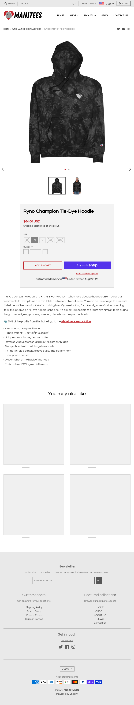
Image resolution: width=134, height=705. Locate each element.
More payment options (87, 273)
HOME (100, 607)
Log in (73, 3)
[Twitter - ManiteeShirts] (118, 29)
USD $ (23, 3)
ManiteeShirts (71, 690)
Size (25, 234)
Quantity (28, 247)
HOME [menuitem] (60, 15)
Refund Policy (34, 611)
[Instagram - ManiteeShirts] (129, 29)
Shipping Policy (34, 607)
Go (98, 580)
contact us (100, 623)
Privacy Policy (34, 615)
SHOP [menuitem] (72, 15)
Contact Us (67, 640)
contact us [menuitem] (120, 15)
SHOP (98, 611)
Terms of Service (34, 619)
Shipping (28, 226)
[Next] (130, 169)
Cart (125, 3)
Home (6, 29)
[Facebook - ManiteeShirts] (123, 29)
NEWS (100, 619)
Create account (88, 3)
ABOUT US (100, 615)
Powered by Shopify (67, 694)
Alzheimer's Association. (76, 321)
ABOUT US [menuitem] (90, 15)
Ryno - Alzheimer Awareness (26, 29)
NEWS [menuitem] (104, 15)
